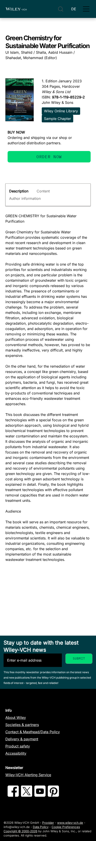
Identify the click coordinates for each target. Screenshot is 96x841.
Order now (49, 156)
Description (18, 191)
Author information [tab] (25, 198)
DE (73, 9)
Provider (48, 822)
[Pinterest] (53, 795)
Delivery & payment (21, 739)
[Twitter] (26, 795)
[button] (86, 8)
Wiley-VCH (16, 9)
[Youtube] (40, 795)
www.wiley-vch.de (70, 822)
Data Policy (40, 827)
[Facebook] (13, 795)
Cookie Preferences (66, 827)
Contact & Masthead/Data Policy (32, 732)
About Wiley (15, 717)
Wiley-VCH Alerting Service (28, 775)
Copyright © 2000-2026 (20, 831)
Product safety (17, 746)
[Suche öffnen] (61, 9)
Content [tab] (43, 191)
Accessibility (15, 753)
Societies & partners (22, 724)
